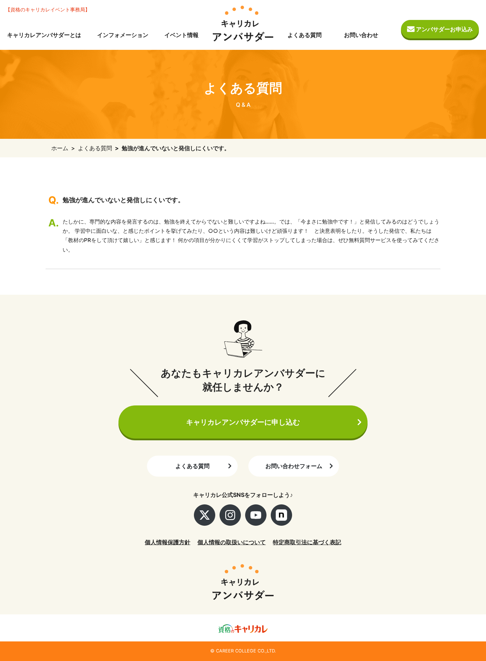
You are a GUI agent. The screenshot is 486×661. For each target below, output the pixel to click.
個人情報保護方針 (167, 542)
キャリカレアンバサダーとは (44, 34)
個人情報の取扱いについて (231, 542)
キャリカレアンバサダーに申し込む (243, 422)
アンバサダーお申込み (443, 29)
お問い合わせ (361, 34)
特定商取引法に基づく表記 (307, 542)
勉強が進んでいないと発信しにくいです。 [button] (123, 200)
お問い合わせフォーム (293, 465)
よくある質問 (304, 34)
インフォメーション (122, 34)
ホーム (59, 148)
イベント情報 (181, 34)
